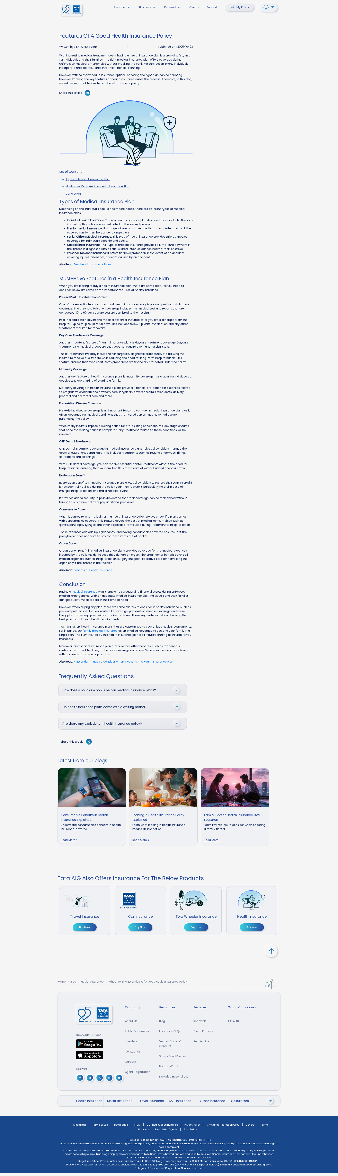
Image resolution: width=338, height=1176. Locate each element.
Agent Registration (137, 1072)
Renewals (199, 1021)
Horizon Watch (169, 1066)
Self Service (201, 1041)
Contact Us (132, 1051)
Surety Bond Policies (172, 1056)
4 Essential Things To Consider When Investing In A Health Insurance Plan (123, 662)
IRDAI (137, 1124)
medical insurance (84, 592)
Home (62, 982)
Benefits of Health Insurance (93, 570)
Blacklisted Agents (166, 1129)
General (250, 1124)
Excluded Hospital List (173, 1077)
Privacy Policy (192, 1124)
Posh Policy (190, 1129)
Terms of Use (100, 1124)
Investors (131, 1041)
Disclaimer (79, 1124)
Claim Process (203, 1031)
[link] (92, 807)
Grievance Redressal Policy (223, 1124)
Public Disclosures (137, 1031)
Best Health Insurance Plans (92, 264)
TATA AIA (234, 1021)
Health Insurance (92, 982)
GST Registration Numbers (162, 1124)
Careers (130, 1062)
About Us (131, 1021)
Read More (68, 840)
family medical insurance (100, 631)
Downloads (121, 1124)
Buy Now (84, 927)
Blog (73, 982)
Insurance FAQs (169, 1031)
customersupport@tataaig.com (252, 1164)
